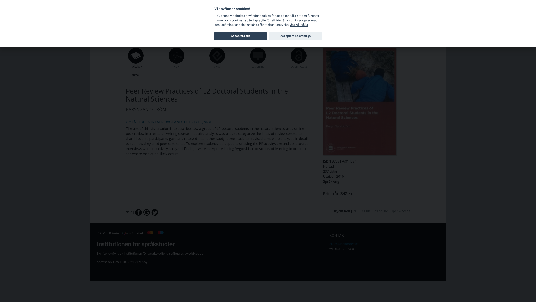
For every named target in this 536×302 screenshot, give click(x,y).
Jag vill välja (299, 24)
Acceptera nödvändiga (295, 36)
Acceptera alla (240, 36)
